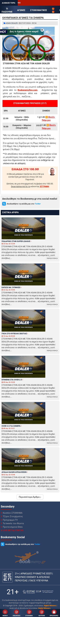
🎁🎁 (53, 10)
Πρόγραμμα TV (10, 520)
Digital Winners (50, 605)
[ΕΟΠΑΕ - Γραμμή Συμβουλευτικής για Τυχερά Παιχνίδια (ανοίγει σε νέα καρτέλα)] (38, 592)
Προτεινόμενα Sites (13, 527)
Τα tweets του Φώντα (13, 523)
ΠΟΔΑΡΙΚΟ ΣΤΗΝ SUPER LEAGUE (16, 241)
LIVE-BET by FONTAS (13, 530)
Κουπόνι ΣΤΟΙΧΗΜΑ (12, 513)
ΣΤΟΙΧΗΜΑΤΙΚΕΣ (38, 10)
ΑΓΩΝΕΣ (21, 10)
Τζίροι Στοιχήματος (13, 516)
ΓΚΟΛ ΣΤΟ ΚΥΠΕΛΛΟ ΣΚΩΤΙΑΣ (14, 333)
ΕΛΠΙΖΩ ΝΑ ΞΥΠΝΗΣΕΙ (11, 287)
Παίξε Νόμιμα (48, 118)
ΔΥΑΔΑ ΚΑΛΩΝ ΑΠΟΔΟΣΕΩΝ (14, 472)
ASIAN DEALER (11, 23)
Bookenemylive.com (27, 90)
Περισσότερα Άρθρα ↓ (30, 497)
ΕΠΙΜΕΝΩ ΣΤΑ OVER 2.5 (12, 380)
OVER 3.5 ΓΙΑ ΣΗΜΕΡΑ (11, 426)
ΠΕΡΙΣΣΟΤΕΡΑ (52, 258)
